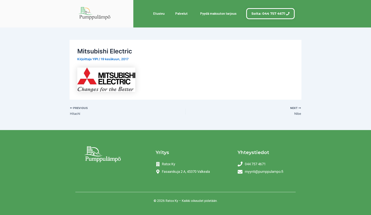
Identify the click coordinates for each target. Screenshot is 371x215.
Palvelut (181, 13)
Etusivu (159, 13)
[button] (182, 13)
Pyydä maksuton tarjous (218, 13)
